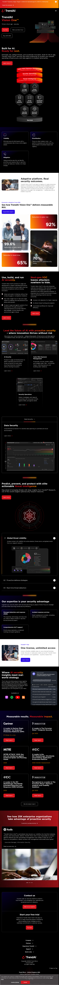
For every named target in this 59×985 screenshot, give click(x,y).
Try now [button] (29, 927)
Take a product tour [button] (17, 30)
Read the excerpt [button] (7, 5)
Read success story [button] (9, 846)
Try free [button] (5, 30)
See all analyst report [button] (30, 804)
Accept (25, 982)
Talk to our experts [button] (29, 906)
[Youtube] (18, 697)
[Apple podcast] (6, 697)
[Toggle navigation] (55, 10)
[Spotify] (11, 697)
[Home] (29, 957)
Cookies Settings (15, 982)
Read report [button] (9, 740)
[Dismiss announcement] (56, 2)
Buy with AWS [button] (7, 35)
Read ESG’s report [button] (8, 211)
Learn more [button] (6, 318)
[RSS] (23, 697)
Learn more (6, 63)
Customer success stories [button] (28, 823)
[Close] (56, 976)
